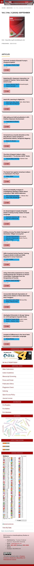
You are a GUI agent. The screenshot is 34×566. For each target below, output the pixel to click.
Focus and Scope (8, 380)
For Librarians (7, 412)
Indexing (5, 391)
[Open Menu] (1, 1)
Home (3, 8)
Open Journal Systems (7, 531)
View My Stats (7, 527)
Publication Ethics (8, 383)
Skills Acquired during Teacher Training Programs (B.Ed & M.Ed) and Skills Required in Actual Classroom (16, 255)
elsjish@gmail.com (16, 543)
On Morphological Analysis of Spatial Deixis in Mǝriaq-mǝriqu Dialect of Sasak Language (16, 212)
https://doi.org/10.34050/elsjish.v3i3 (15, 40)
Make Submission (8, 369)
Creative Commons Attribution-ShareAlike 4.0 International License (14, 557)
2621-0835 (14, 545)
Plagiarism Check (8, 387)
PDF (7, 70)
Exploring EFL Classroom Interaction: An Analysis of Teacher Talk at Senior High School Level (16, 80)
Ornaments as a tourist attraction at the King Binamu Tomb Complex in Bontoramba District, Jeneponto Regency (16, 136)
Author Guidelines (8, 373)
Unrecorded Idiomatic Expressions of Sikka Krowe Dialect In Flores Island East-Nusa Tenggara (16, 295)
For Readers (6, 405)
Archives (10, 8)
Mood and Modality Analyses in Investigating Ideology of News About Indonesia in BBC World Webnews (15, 191)
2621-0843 (26, 545)
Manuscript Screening (9, 376)
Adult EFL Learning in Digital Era (13, 99)
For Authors (6, 408)
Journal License (7, 398)
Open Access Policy (9, 394)
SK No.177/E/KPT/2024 (10, 362)
